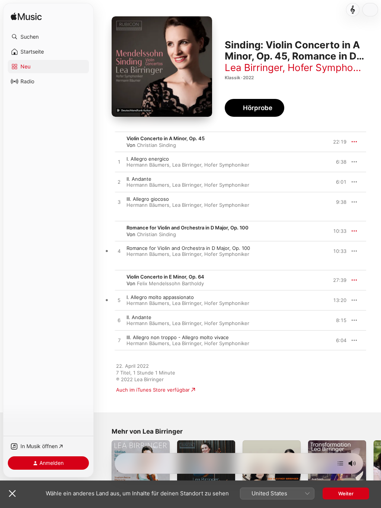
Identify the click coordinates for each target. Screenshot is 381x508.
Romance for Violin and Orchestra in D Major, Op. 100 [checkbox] (188, 248)
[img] (26, 17)
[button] (48, 36)
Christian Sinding (156, 145)
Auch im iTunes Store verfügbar (153, 390)
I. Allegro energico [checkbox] (148, 159)
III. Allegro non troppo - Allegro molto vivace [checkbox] (178, 337)
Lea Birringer (253, 67)
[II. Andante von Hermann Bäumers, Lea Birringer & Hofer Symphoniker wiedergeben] (119, 182)
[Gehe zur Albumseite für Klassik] (352, 9)
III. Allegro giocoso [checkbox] (148, 199)
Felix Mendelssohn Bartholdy (170, 283)
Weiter (345, 493)
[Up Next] (340, 463)
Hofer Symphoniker (331, 67)
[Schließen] (12, 493)
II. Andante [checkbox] (139, 179)
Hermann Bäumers (148, 165)
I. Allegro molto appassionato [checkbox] (160, 297)
